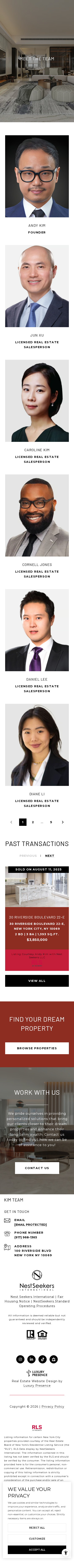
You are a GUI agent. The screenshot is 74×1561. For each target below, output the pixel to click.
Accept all (37, 1549)
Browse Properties (37, 1048)
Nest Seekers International (32, 1297)
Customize (37, 1538)
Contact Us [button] (37, 1168)
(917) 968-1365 (25, 1237)
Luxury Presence (37, 1385)
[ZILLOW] (54, 1359)
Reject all (37, 1527)
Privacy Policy (53, 1406)
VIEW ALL (37, 981)
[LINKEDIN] (31, 1359)
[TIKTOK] (42, 1359)
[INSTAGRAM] (20, 1359)
